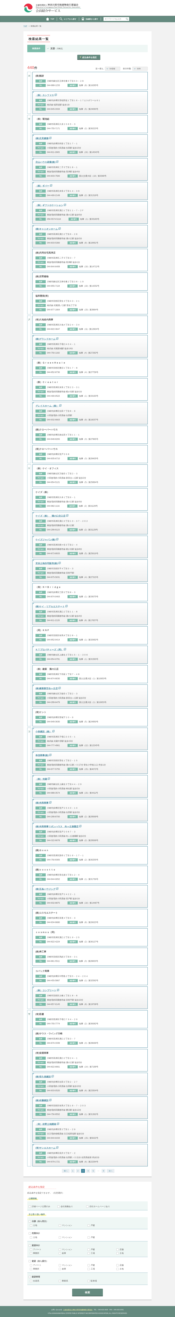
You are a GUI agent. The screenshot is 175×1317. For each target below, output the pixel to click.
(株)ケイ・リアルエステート (50, 606)
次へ (110, 1171)
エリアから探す (70, 19)
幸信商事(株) (42, 755)
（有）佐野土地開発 (45, 1124)
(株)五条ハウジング (45, 889)
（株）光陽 (41, 779)
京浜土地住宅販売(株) (46, 563)
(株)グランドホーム (45, 339)
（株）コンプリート (45, 990)
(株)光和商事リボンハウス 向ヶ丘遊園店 (57, 826)
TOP (52, 19)
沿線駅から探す (92, 19)
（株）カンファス (44, 95)
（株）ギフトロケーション (49, 205)
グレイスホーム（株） (47, 406)
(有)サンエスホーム (45, 1148)
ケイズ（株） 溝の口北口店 (50, 516)
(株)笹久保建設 (43, 1076)
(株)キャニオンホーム (46, 229)
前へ (66, 1171)
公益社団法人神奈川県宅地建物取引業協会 (77, 1310)
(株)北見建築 (42, 138)
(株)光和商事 (42, 803)
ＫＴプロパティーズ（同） (49, 649)
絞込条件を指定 (89, 57)
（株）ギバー (42, 186)
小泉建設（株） (43, 731)
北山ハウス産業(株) (45, 162)
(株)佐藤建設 (42, 1100)
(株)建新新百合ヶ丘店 (46, 688)
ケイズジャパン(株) (45, 539)
